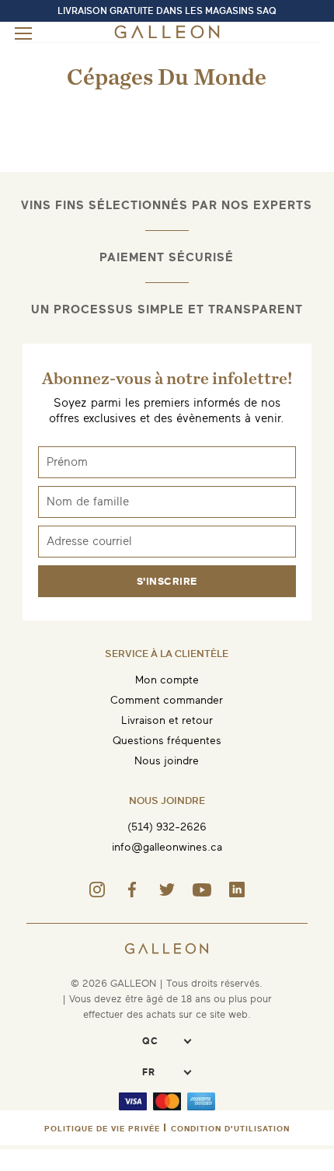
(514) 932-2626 (167, 827)
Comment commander (166, 700)
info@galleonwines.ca (167, 847)
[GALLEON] (166, 35)
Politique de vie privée (102, 1128)
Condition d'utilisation (230, 1128)
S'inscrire (167, 581)
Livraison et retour (167, 720)
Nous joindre (166, 761)
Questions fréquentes (167, 740)
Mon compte (167, 680)
